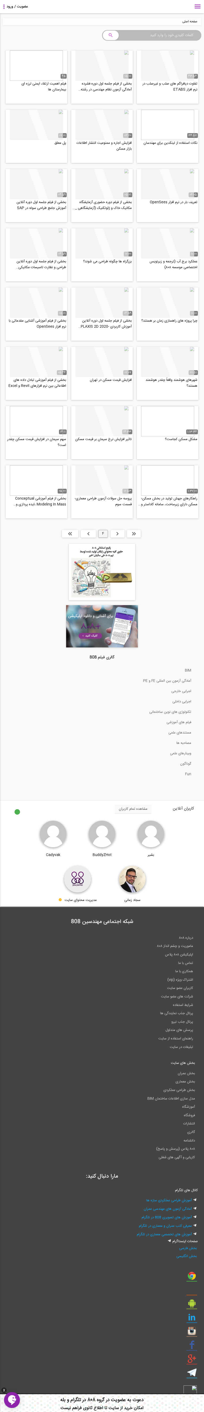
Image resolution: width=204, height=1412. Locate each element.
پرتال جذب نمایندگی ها (176, 1013)
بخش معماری (185, 1082)
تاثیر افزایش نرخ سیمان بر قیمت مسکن (103, 439)
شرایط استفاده (183, 1005)
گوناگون (185, 764)
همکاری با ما (184, 971)
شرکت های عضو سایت (177, 997)
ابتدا (134, 534)
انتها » (70, 534)
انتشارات (189, 1124)
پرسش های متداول (179, 1030)
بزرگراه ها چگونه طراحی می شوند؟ (107, 261)
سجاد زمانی (132, 900)
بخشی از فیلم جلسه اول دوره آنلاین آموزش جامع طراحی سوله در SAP (41, 205)
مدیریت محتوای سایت (81, 900)
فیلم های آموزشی (179, 722)
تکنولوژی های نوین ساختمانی (170, 712)
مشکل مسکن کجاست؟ (181, 439)
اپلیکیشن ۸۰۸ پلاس (179, 955)
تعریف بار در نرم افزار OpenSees (173, 202)
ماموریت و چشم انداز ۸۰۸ (175, 946)
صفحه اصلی (189, 21)
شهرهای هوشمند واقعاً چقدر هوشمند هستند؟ (171, 383)
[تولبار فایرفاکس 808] (191, 1292)
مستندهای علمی (179, 733)
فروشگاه (189, 1115)
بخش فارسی (188, 1248)
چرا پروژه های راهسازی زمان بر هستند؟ (169, 321)
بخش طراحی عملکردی (179, 1090)
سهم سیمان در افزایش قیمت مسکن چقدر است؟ (36, 442)
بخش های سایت (183, 1063)
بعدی (88, 534)
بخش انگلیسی (186, 1256)
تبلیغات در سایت (181, 1047)
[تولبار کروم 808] (191, 1278)
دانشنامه (189, 1141)
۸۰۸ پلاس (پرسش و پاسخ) (175, 1149)
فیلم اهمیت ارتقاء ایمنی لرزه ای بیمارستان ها (44, 86)
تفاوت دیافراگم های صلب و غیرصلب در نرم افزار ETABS (169, 86)
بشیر (151, 855)
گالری (191, 1132)
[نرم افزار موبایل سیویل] (191, 1305)
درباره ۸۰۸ (186, 938)
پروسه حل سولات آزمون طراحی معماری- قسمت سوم (103, 501)
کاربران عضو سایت (180, 988)
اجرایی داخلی (181, 702)
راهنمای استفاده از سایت (175, 1039)
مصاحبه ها (183, 743)
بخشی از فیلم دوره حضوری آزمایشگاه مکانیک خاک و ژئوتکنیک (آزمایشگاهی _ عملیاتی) (103, 205)
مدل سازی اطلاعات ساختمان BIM (171, 1099)
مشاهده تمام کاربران (133, 809)
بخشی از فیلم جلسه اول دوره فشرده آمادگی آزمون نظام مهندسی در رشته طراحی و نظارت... (106, 86)
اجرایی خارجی (181, 691)
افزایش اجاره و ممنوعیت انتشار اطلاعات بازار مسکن (104, 146)
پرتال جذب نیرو (182, 1022)
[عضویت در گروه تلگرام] (191, 1374)
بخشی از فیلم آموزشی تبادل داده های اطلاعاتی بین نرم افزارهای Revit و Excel (37, 383)
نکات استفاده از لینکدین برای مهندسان (170, 143)
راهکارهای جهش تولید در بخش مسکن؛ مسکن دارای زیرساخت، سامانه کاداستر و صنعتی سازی (169, 501)
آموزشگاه (188, 1107)
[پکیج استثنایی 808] (102, 599)
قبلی (117, 534)
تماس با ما (185, 963)
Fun (188, 774)
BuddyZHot (102, 855)
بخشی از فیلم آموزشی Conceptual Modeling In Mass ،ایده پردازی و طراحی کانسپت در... (40, 501)
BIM (188, 670)
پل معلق (60, 143)
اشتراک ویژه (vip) (180, 980)
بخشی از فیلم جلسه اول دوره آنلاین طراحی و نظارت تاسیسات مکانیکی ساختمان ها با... (41, 264)
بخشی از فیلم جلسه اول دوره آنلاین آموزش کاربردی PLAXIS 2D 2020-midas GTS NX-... (106, 324)
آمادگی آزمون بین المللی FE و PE (167, 681)
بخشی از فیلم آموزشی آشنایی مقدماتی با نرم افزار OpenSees (37, 324)
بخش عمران (186, 1073)
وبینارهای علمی (180, 753)
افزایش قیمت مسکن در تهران (111, 380)
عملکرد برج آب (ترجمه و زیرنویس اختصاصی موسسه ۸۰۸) (173, 264)
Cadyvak (53, 855)
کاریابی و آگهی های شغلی (177, 1157)
